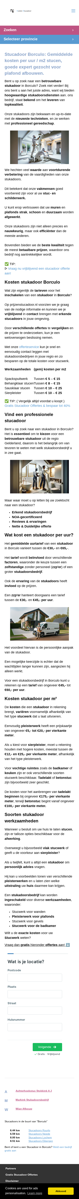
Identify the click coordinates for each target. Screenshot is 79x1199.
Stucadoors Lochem (40, 1137)
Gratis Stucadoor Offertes (22, 1174)
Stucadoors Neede (39, 1134)
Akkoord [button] (60, 1191)
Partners (11, 1168)
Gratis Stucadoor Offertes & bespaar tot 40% (37, 406)
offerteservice (29, 347)
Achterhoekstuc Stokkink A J (34, 1091)
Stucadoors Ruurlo (39, 1130)
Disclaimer (12, 1181)
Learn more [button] (34, 1193)
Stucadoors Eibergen (40, 1141)
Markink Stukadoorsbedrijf (32, 1099)
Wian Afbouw (24, 1108)
